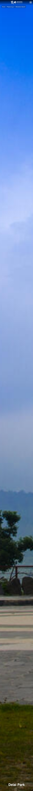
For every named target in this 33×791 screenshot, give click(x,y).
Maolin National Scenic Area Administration (16, 2)
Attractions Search (20, 7)
